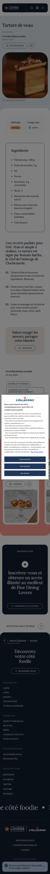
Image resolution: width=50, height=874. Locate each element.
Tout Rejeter (25, 473)
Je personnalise (25, 459)
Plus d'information (37, 452)
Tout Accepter (25, 466)
